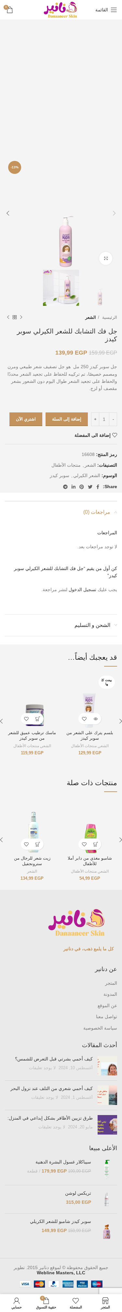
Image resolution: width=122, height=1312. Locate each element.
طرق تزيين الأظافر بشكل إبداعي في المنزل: (49, 1118)
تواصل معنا (106, 1016)
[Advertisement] (61, 88)
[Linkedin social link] (73, 487)
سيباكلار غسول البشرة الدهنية (63, 1161)
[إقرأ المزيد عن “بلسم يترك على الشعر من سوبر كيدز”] (95, 718)
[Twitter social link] (90, 487)
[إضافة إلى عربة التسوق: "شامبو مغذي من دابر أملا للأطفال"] (95, 844)
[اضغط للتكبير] (105, 258)
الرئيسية (109, 317)
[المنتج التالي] (8, 317)
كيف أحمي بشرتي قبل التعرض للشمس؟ (54, 1058)
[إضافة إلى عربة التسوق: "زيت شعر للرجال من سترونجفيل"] (38, 844)
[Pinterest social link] (81, 487)
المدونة (110, 994)
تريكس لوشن (78, 1193)
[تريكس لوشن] (106, 1199)
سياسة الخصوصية (100, 1028)
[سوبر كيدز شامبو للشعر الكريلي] (106, 1231)
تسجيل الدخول (82, 589)
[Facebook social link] (97, 487)
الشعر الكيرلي (86, 475)
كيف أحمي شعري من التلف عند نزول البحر (51, 1088)
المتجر (111, 983)
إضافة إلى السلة (66, 419)
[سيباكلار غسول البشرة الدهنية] (106, 1169)
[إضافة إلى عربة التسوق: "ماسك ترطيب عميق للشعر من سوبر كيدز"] (38, 718)
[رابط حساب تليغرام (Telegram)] (65, 487)
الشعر (90, 317)
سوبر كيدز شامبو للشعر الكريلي (60, 1221)
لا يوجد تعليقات (42, 1068)
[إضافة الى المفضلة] (84, 718)
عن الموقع (107, 1005)
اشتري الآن (26, 419)
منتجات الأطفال (66, 465)
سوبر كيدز (59, 475)
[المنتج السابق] (21, 317)
